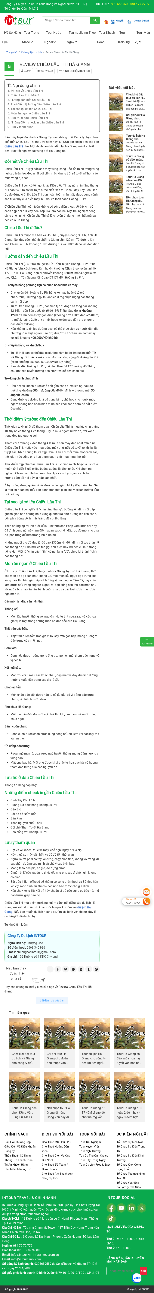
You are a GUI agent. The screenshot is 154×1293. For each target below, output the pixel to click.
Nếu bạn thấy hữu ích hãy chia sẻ (16, 973)
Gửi (143, 1271)
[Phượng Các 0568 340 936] (146, 901)
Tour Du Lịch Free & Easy (94, 1164)
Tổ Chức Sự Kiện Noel (130, 1142)
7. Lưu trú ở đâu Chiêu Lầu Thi (28, 118)
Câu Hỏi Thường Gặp (18, 1142)
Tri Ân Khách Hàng (16, 1164)
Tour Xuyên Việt (89, 1146)
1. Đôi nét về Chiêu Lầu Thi (25, 91)
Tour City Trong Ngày (92, 1160)
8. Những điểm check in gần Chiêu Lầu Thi (36, 122)
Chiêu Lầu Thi (14, 146)
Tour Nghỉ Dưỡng (89, 1151)
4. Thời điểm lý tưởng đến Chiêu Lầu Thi (34, 104)
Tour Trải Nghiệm (90, 1142)
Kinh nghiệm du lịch (31, 52)
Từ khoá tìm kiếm (16, 924)
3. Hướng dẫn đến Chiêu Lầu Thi (29, 100)
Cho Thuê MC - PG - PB (56, 1142)
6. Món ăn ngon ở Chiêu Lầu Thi (29, 113)
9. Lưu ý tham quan (20, 127)
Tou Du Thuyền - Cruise (93, 1155)
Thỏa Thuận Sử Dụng (18, 1155)
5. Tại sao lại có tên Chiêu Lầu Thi (30, 109)
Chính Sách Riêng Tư (17, 1169)
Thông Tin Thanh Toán (18, 1160)
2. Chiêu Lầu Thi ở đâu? (23, 95)
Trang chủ (11, 52)
